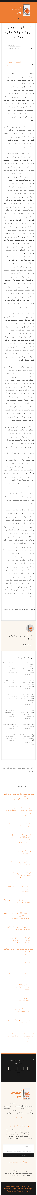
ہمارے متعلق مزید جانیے (19, 1117)
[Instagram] (18, 1074)
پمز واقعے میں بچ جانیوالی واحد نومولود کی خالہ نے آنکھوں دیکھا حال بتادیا (10, 666)
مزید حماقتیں (27, 962)
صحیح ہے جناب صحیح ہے (23, 1009)
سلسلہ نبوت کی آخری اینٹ (12, 695)
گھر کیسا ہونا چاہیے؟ (28, 725)
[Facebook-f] (28, 1068)
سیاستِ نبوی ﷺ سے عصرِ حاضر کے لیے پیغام (10, 682)
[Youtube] (16, 1068)
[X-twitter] (22, 1068)
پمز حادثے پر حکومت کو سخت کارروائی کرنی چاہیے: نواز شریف (27, 683)
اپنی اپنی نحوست (25, 998)
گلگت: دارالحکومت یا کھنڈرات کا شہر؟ (11, 736)
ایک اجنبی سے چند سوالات (22, 861)
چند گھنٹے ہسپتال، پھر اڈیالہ (18, 973)
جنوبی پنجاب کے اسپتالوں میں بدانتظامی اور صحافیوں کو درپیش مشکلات (19, 1035)
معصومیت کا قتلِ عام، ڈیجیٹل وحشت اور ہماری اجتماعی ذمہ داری (27, 698)
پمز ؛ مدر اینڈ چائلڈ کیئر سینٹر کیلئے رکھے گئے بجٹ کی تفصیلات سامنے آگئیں (27, 667)
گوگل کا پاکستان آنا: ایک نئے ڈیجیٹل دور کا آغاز (27, 737)
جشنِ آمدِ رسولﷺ (26, 984)
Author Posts (27, 645)
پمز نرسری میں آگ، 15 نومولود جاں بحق (11, 712)
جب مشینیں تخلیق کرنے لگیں (20, 927)
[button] (18, 18)
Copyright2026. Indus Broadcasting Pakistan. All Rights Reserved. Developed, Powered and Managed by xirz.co (18, 1189)
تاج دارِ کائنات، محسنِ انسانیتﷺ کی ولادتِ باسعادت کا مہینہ (27, 713)
